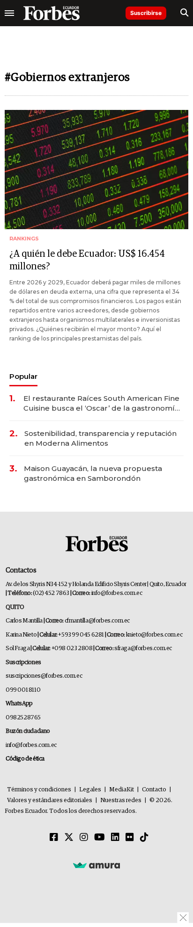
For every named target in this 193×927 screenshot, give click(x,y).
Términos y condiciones (39, 790)
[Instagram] (84, 838)
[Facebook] (54, 838)
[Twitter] (69, 838)
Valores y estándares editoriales (49, 800)
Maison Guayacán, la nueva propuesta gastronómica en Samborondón (93, 473)
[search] (184, 13)
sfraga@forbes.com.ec (143, 648)
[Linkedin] (115, 838)
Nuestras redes (120, 800)
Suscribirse (146, 12)
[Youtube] (99, 838)
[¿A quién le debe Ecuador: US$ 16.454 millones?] (96, 169)
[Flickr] (130, 838)
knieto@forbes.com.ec (154, 635)
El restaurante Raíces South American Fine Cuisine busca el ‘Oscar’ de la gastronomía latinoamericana (101, 403)
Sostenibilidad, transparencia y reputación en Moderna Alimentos (100, 438)
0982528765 (23, 718)
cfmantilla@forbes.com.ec (97, 621)
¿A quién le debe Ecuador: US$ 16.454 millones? (87, 260)
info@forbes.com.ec (116, 593)
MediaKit (121, 790)
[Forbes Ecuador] (51, 13)
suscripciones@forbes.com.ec (44, 676)
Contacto (154, 790)
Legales (90, 790)
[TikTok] (144, 838)
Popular (23, 376)
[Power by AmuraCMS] (96, 865)
